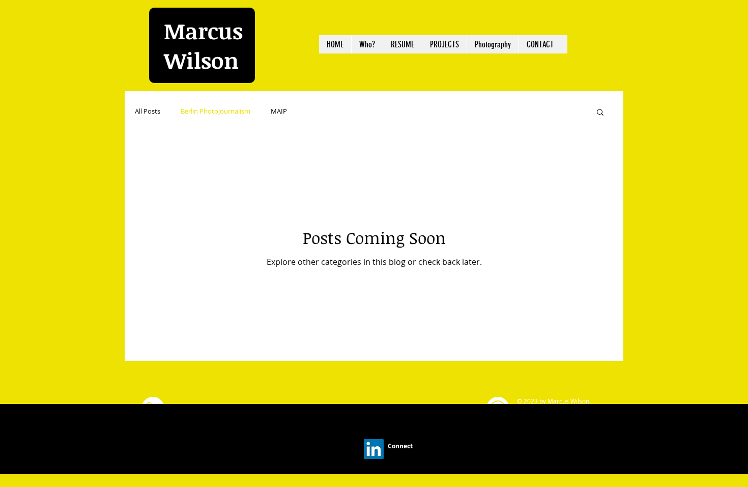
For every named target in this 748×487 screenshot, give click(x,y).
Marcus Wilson (203, 45)
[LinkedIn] (374, 449)
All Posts (147, 111)
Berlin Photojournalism (215, 111)
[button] (600, 112)
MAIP (279, 111)
